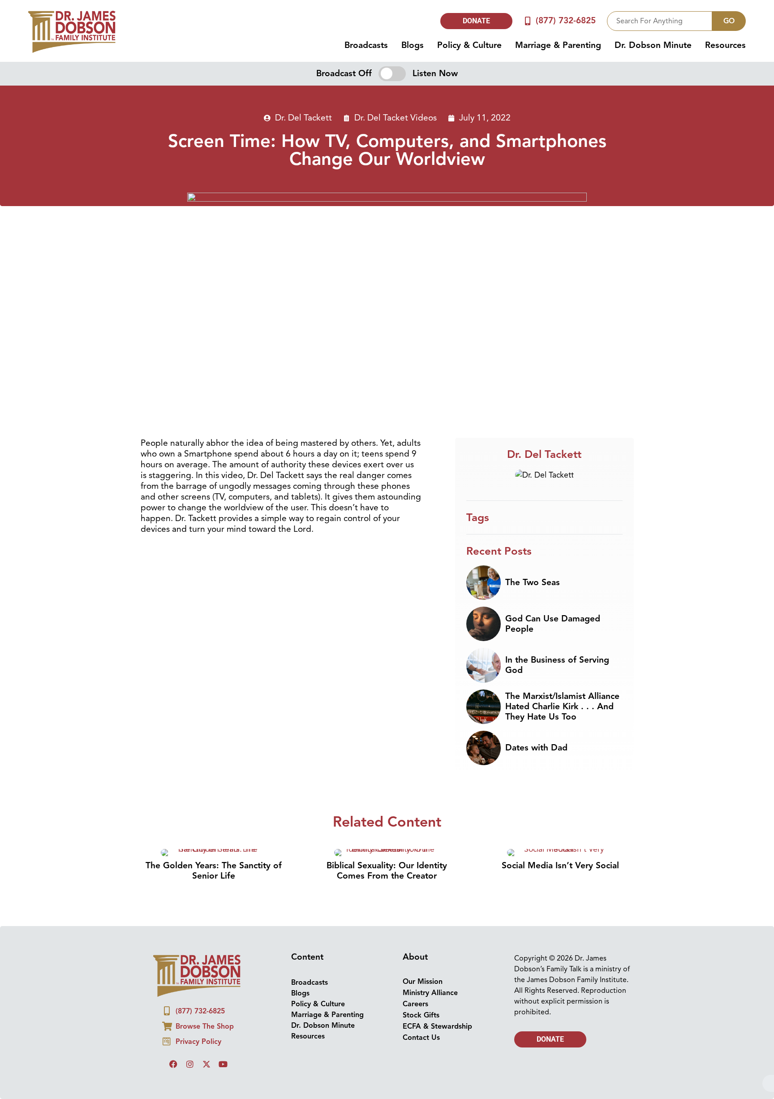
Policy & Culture (469, 45)
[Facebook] (173, 1064)
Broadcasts (366, 45)
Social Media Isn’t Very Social (560, 865)
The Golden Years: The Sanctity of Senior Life (214, 870)
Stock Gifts (421, 1015)
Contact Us (421, 1037)
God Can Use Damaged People (552, 623)
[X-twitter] (206, 1064)
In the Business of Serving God (557, 665)
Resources (725, 45)
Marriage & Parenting (558, 45)
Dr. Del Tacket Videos (395, 117)
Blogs (412, 45)
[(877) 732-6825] (528, 21)
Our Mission (423, 981)
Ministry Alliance (430, 992)
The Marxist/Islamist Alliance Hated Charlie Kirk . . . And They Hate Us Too (562, 706)
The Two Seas (532, 582)
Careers (415, 1004)
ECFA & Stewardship (437, 1026)
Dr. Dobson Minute (653, 45)
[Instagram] (190, 1064)
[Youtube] (223, 1064)
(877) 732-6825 (566, 20)
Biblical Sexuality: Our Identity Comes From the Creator (387, 870)
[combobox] (659, 21)
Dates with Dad (536, 747)
